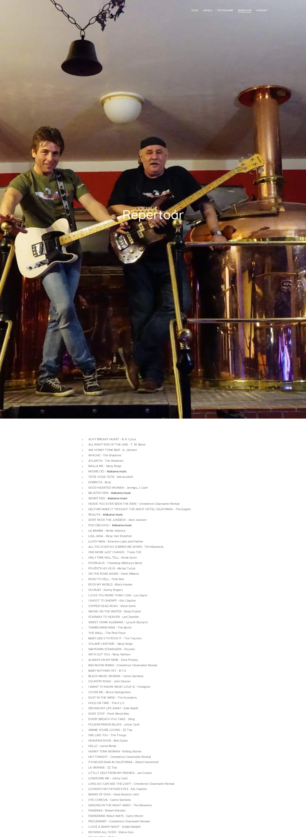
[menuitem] (196, 10)
